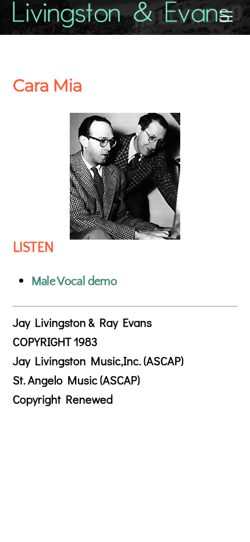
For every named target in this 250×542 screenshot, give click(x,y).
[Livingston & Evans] (122, 22)
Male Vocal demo (74, 281)
